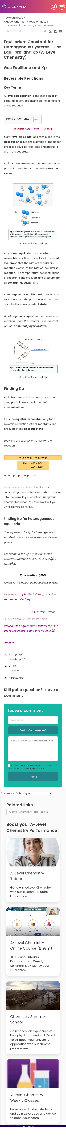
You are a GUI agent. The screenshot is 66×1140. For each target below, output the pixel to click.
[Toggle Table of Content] (34, 119)
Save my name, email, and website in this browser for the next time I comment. (30, 767)
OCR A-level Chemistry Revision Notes (29, 25)
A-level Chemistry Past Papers (28, 812)
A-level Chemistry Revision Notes (27, 22)
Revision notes (14, 18)
